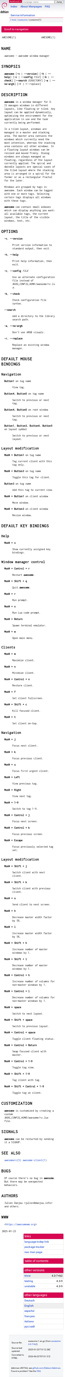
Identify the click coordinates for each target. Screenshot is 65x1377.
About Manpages (31, 6)
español (29, 1311)
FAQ (47, 6)
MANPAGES (15, 1)
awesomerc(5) (12, 1160)
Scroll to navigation (16, 29)
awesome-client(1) (35, 1160)
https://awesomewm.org (20, 1224)
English (29, 1305)
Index (14, 6)
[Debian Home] (4, 7)
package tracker (34, 1247)
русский (29, 1326)
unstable (29, 1286)
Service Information (23, 15)
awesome (22, 20)
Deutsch (29, 1300)
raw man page (33, 1252)
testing (28, 1281)
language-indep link (36, 1241)
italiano (29, 1321)
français (29, 1316)
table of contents (37, 1261)
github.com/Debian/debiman (46, 1368)
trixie (14, 20)
